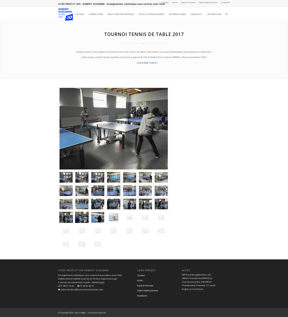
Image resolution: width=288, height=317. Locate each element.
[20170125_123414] (161, 230)
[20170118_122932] (145, 217)
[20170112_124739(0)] (161, 204)
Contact (165, 2)
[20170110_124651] (98, 204)
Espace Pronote (188, 2)
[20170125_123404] (145, 230)
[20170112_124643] (130, 204)
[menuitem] (165, 2)
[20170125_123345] (114, 230)
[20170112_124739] (66, 217)
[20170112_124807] (114, 217)
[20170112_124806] (98, 217)
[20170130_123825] (98, 244)
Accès (175, 2)
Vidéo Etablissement (208, 2)
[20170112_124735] (145, 204)
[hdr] (82, 177)
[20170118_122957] (98, 230)
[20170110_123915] (98, 190)
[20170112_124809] (130, 217)
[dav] (113, 128)
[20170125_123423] (66, 244)
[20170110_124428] (161, 190)
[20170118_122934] (161, 217)
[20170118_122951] (82, 230)
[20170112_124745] (82, 217)
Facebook (225, 2)
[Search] (226, 14)
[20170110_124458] (82, 204)
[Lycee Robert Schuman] (65, 14)
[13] (66, 190)
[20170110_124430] (66, 204)
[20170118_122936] (66, 230)
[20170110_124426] (145, 190)
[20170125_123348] (130, 230)
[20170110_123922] (114, 190)
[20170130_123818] (82, 244)
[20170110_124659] (114, 204)
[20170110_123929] (130, 190)
